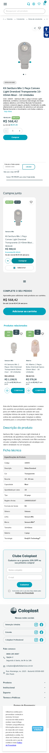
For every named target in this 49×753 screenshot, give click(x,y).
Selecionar (21, 268)
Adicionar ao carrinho (24, 311)
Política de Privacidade (24, 593)
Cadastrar (24, 584)
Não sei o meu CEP (10, 172)
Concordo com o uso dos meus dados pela (26, 591)
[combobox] (24, 11)
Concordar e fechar (38, 729)
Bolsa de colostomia (35, 19)
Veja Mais (8, 111)
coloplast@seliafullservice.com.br (19, 666)
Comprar (15, 137)
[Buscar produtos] (40, 11)
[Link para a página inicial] (3, 19)
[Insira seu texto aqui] (36, 625)
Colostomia (20, 19)
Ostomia (9, 19)
